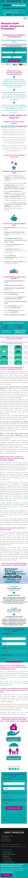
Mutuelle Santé (6, 856)
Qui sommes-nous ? (7, 860)
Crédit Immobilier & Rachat (8, 854)
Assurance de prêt (6, 852)
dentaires (11, 486)
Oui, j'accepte (6, 875)
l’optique (13, 511)
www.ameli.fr (22, 714)
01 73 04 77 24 (11, 12)
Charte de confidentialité (8, 862)
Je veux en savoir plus (7, 872)
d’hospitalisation (4, 505)
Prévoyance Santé (6, 858)
